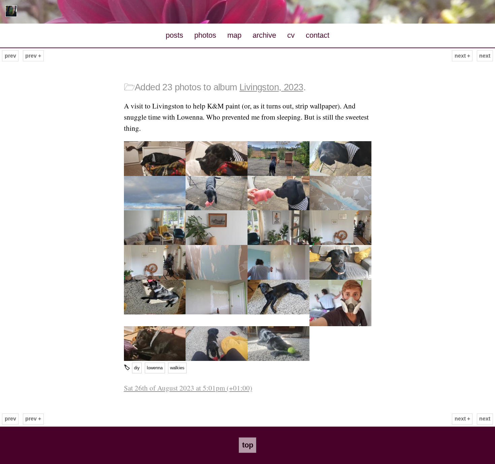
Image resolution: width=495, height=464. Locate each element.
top (247, 445)
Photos (205, 35)
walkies (177, 367)
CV (291, 35)
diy (137, 367)
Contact (317, 35)
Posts (174, 35)
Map (234, 35)
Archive (264, 35)
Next (484, 56)
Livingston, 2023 (271, 87)
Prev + (33, 56)
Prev (10, 56)
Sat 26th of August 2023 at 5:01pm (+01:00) (188, 388)
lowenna (155, 367)
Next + (462, 56)
